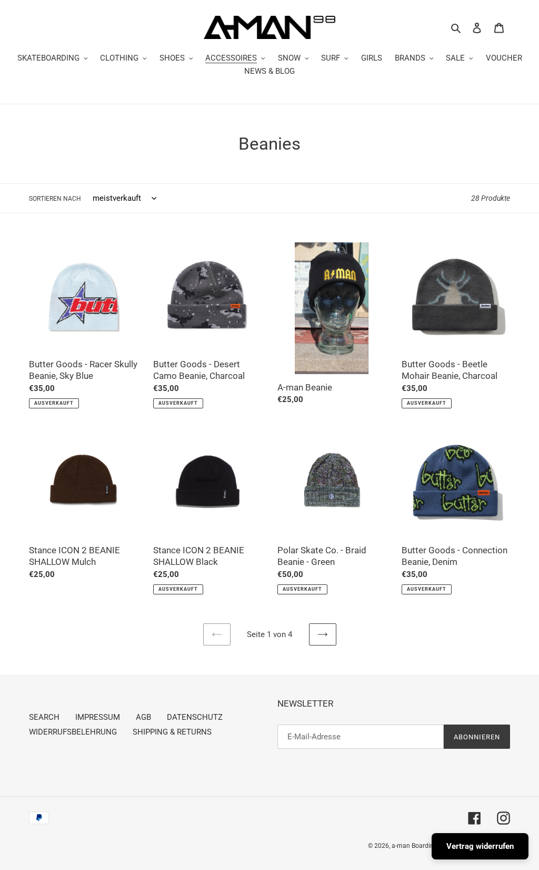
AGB (143, 717)
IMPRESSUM (97, 717)
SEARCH (44, 717)
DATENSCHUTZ (195, 717)
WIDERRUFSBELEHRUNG (73, 732)
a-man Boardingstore (422, 845)
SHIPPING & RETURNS (172, 732)
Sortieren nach (55, 198)
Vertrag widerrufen (480, 846)
